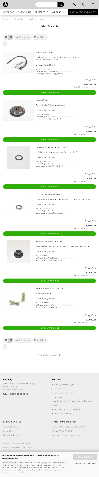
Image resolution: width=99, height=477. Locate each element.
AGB (56, 405)
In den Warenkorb (49, 93)
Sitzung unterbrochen (64, 393)
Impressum (59, 397)
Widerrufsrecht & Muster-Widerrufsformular (74, 401)
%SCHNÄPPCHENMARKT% (83, 12)
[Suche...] (60, 4)
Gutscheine (24, 12)
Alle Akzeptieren (85, 457)
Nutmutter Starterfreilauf (49, 194)
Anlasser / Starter (44, 52)
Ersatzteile (41, 12)
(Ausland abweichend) (67, 71)
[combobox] (23, 37)
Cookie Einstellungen (63, 413)
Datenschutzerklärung (18, 472)
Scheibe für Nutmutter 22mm (51, 147)
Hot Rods (8, 12)
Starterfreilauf (43, 100)
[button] (74, 4)
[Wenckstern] (6, 4)
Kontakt (57, 389)
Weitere (56, 12)
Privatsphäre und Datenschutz (67, 409)
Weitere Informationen (85, 463)
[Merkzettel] (83, 4)
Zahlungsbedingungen (64, 384)
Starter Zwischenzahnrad (49, 241)
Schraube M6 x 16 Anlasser (49, 288)
